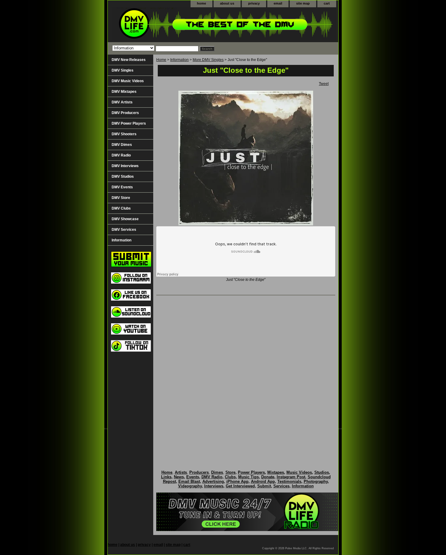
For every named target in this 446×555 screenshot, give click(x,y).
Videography (190, 486)
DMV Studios (123, 176)
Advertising (213, 481)
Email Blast (189, 481)
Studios (321, 472)
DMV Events (122, 187)
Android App (263, 481)
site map (303, 3)
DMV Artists (122, 102)
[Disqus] (245, 376)
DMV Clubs (121, 208)
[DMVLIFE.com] (183, 24)
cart (327, 3)
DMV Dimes (122, 145)
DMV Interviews (125, 166)
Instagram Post (291, 477)
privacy (254, 3)
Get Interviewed (240, 486)
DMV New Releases (129, 60)
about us (227, 3)
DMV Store (121, 198)
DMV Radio (121, 155)
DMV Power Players (129, 123)
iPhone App (237, 481)
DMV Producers (125, 113)
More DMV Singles (208, 60)
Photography (316, 481)
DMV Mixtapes (124, 91)
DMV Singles (122, 70)
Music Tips (248, 477)
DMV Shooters (124, 134)
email (278, 3)
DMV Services (124, 229)
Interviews (213, 486)
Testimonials (289, 481)
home (201, 3)
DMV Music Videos (128, 81)
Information (179, 60)
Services (281, 486)
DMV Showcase (125, 219)
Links (166, 477)
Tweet (324, 84)
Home (161, 60)
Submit (264, 486)
